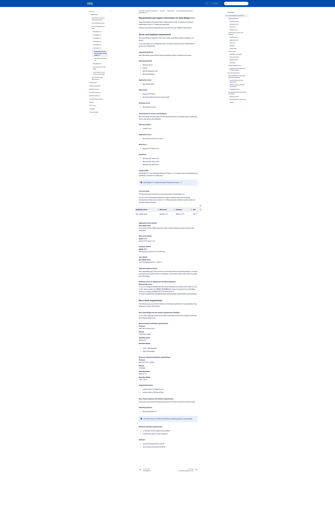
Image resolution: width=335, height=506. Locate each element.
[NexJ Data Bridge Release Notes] (90, 26)
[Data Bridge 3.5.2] (92, 45)
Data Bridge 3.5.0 (97, 63)
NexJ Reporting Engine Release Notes (97, 78)
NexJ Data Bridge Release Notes (98, 27)
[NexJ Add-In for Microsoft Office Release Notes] (90, 18)
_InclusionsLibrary (93, 112)
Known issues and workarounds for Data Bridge (99, 73)
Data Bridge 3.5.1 (97, 48)
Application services (94, 89)
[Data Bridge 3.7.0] (92, 31)
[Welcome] (88, 11)
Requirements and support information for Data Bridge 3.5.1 (100, 53)
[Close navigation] (110, 11)
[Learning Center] (88, 82)
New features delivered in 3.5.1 (100, 59)
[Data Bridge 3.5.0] (92, 63)
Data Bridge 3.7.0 (97, 31)
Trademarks (92, 109)
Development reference (95, 92)
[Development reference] (88, 92)
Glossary (91, 102)
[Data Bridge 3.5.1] (92, 48)
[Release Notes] (89, 14)
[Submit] (226, 3)
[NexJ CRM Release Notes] (90, 23)
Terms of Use (92, 105)
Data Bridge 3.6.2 (97, 35)
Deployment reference (94, 95)
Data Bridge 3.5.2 (97, 44)
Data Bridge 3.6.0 (97, 41)
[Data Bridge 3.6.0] (92, 41)
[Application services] (88, 89)
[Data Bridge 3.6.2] (92, 35)
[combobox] (236, 3)
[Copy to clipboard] (138, 34)
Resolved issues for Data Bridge (99, 68)
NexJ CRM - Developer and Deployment (148, 11)
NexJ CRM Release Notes (98, 23)
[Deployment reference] (88, 95)
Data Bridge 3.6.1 (97, 38)
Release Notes (94, 14)
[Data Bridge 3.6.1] (92, 38)
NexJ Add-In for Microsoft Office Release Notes (98, 18)
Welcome (91, 11)
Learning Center (93, 82)
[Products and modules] (88, 86)
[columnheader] (147, 209)
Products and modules (94, 86)
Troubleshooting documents (96, 99)
